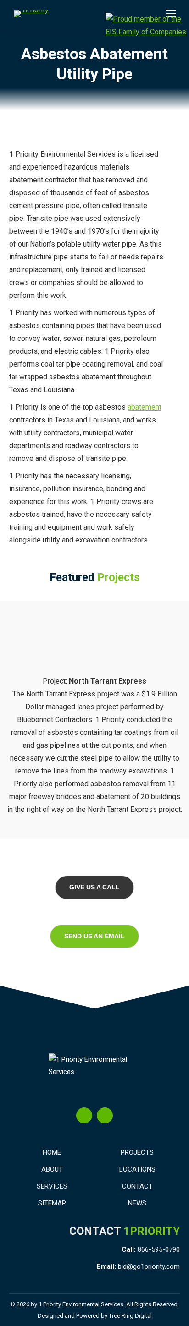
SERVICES (52, 1186)
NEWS (137, 1203)
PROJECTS (137, 1152)
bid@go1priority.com (149, 1266)
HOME (52, 1152)
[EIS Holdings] (147, 25)
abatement (144, 407)
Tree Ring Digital (130, 1315)
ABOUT (52, 1169)
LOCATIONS (137, 1169)
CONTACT (137, 1186)
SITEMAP (52, 1203)
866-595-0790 (159, 1249)
